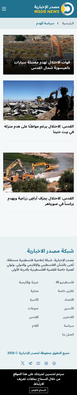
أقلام (35, 325)
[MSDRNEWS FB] (54, 363)
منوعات (33, 308)
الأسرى (69, 308)
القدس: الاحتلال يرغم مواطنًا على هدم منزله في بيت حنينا (39, 129)
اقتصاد (69, 299)
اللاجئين (68, 317)
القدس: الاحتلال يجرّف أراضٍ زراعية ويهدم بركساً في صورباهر (41, 201)
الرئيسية (68, 23)
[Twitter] (22, 363)
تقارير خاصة (66, 291)
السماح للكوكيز (38, 390)
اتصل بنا (68, 334)
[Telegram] (30, 363)
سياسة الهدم (45, 23)
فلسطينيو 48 (64, 282)
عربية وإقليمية (28, 282)
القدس (33, 317)
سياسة (69, 325)
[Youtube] (38, 363)
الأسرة (34, 299)
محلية (34, 291)
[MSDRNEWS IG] (46, 363)
